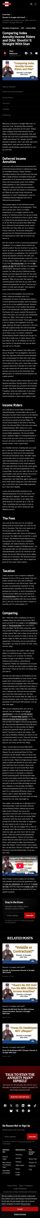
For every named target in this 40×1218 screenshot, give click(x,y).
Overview (19, 1154)
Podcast (18, 1162)
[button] (35, 4)
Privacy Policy (11, 922)
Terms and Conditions (27, 920)
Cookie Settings (20, 1214)
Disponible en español (6, 1171)
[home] (6, 4)
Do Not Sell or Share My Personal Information (20, 1192)
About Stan (33, 1159)
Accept (20, 1209)
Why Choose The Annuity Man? (6, 1164)
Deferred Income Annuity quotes (15, 719)
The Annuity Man (17, 263)
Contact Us (33, 1162)
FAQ (30, 1169)
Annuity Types (5, 1158)
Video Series (20, 1165)
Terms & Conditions (26, 1186)
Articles (18, 1158)
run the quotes (27, 714)
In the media (18, 1173)
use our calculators (12, 884)
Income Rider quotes (20, 716)
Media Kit (32, 1166)
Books (18, 1169)
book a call (29, 887)
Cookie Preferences (20, 1189)
